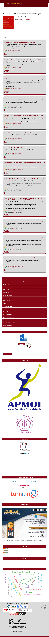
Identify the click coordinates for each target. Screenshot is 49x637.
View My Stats (26, 453)
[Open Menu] (2, 1)
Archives (8, 9)
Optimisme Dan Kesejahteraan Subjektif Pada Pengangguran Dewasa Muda (19, 147)
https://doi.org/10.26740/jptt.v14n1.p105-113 (15, 189)
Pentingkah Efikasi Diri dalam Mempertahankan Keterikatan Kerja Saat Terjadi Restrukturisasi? (24, 178)
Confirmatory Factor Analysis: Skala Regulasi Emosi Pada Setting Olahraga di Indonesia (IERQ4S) (24, 257)
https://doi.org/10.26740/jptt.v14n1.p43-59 (15, 123)
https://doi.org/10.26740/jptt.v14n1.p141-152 (15, 247)
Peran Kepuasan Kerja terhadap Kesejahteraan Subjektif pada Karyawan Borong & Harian (23, 59)
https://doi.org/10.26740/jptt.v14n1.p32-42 (15, 106)
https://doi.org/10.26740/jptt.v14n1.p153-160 (15, 266)
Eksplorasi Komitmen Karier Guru (11, 236)
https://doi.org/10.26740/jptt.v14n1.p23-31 (15, 88)
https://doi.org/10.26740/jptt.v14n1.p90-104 (15, 169)
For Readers (5, 561)
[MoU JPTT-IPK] (24, 433)
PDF (7, 54)
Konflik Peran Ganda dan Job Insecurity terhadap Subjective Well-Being (19, 97)
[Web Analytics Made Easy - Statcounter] (22, 453)
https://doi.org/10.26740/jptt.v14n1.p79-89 (15, 153)
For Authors (5, 562)
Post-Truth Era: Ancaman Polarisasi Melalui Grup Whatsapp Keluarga (18, 132)
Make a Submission (7, 353)
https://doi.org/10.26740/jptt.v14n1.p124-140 (15, 226)
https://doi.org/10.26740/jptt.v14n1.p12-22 (15, 67)
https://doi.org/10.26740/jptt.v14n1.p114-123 (15, 210)
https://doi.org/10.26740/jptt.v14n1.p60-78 (15, 138)
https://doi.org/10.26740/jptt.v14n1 (24, 19)
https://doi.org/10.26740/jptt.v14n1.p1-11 (15, 50)
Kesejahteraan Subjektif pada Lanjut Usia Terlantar (15, 220)
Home (4, 9)
